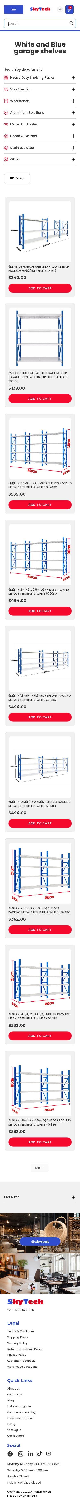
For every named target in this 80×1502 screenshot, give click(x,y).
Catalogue (14, 1430)
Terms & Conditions (20, 1331)
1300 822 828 (24, 1309)
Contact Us (14, 1394)
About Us (13, 1388)
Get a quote (15, 1435)
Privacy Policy (16, 1355)
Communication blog (21, 1412)
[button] (13, 9)
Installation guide (19, 1406)
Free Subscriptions (20, 1418)
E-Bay (11, 1424)
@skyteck (40, 1242)
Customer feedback (21, 1360)
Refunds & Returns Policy (24, 1349)
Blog (10, 1400)
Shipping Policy (17, 1337)
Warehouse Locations (22, 1366)
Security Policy (17, 1343)
